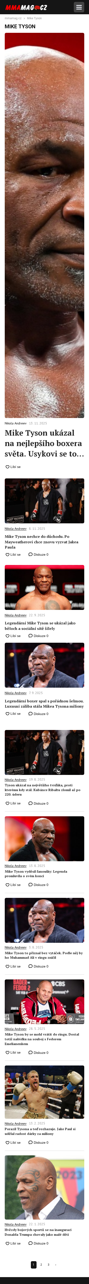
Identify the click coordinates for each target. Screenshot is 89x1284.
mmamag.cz (13, 18)
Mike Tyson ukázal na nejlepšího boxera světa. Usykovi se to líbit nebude (43, 443)
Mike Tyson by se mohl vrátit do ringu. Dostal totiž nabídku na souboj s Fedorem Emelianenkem (42, 1039)
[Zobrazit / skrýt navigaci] (79, 7)
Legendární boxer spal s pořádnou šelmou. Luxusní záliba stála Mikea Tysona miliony (44, 703)
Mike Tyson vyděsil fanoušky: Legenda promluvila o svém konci (36, 873)
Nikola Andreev (16, 528)
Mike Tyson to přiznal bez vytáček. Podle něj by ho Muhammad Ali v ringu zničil (44, 955)
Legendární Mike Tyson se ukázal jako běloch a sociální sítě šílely (40, 625)
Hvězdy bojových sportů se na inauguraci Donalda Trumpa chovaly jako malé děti (38, 1232)
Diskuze (40, 554)
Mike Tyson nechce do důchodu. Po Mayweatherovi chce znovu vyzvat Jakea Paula (41, 542)
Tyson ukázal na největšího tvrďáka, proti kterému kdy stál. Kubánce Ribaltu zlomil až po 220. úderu (42, 790)
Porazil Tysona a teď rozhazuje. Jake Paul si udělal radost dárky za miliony (40, 1131)
